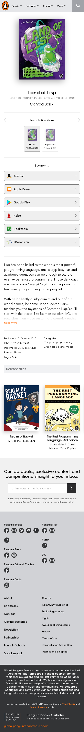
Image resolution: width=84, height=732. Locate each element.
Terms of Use (48, 501)
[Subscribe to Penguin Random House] (71, 488)
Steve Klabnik (58, 444)
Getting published (15, 621)
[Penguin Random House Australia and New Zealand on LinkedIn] (36, 530)
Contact (9, 613)
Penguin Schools (14, 645)
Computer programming (58, 342)
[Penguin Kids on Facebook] (44, 530)
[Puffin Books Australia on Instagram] (44, 545)
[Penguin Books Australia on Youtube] (28, 530)
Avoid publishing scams (56, 625)
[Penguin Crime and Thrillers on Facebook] (6, 570)
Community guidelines (55, 604)
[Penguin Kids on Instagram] (52, 530)
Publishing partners (53, 611)
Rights (45, 618)
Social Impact (13, 653)
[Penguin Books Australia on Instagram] (14, 530)
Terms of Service (38, 707)
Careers (46, 598)
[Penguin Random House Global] (15, 716)
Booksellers (11, 605)
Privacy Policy (67, 501)
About (8, 598)
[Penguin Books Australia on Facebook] (6, 530)
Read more (10, 322)
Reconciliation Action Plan (57, 645)
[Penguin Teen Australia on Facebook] (6, 555)
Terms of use (49, 638)
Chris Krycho (68, 448)
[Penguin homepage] (5, 5)
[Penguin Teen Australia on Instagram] (14, 555)
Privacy (46, 631)
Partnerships (12, 637)
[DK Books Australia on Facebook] (44, 560)
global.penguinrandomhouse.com (26, 726)
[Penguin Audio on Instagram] (6, 585)
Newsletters (11, 629)
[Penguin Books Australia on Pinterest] (21, 530)
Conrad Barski (42, 104)
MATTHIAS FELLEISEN (21, 441)
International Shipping (54, 651)
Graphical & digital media (58, 346)
